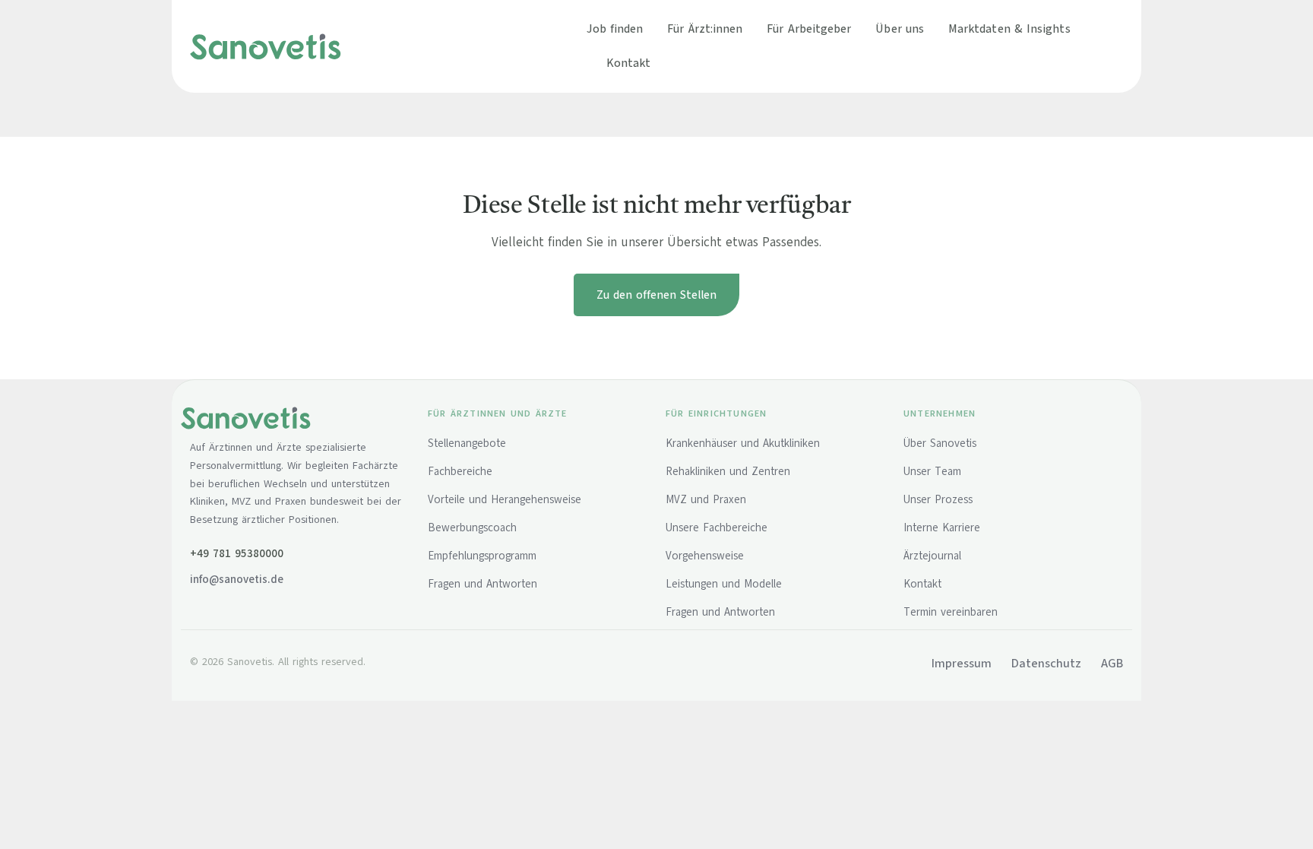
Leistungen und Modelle (724, 583)
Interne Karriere (941, 527)
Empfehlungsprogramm (482, 555)
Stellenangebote (467, 443)
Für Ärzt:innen (704, 28)
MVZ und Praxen (706, 499)
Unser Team (932, 471)
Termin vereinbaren (950, 611)
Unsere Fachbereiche (716, 527)
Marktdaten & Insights (1009, 28)
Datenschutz (1046, 663)
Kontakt (628, 63)
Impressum (962, 663)
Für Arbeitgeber (809, 28)
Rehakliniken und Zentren (728, 471)
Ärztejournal (932, 555)
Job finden (615, 28)
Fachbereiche (460, 471)
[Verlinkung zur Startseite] (265, 45)
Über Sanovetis (939, 443)
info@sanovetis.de (236, 579)
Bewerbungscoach (472, 527)
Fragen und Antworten (482, 583)
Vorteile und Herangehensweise (504, 499)
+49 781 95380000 (236, 553)
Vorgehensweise (705, 555)
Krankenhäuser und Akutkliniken (743, 443)
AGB (1112, 663)
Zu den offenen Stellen (656, 295)
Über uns (899, 28)
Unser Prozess (938, 499)
